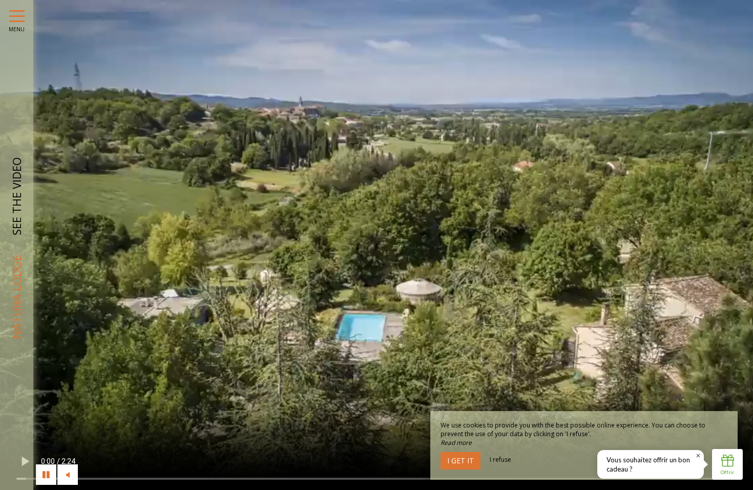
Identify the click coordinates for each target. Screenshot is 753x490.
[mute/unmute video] (67, 474)
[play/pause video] (46, 474)
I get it (460, 460)
